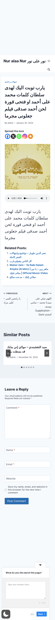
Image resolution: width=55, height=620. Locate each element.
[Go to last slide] (8, 353)
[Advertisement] (27, 27)
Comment (13, 407)
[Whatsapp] (19, 136)
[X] (13, 136)
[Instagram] (24, 136)
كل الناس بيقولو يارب (21, 261)
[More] (30, 136)
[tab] (21, 367)
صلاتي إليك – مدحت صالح (23, 277)
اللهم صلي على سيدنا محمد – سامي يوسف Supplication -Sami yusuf (41, 304)
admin (10, 123)
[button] (5, 614)
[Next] (46, 353)
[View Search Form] (48, 69)
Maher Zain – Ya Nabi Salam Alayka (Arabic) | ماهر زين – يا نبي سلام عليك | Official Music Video (29, 269)
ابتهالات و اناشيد (11, 82)
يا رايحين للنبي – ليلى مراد (12, 298)
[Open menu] (48, 61)
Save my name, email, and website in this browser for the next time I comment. (27, 489)
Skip (32, 614)
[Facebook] (7, 136)
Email (10, 464)
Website (11, 478)
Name (10, 450)
